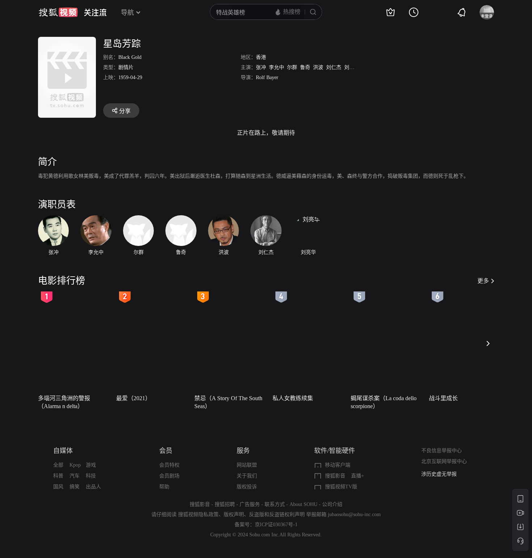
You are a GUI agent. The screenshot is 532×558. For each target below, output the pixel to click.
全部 (58, 465)
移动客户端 (337, 465)
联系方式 (275, 504)
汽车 (74, 476)
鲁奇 (305, 67)
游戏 (91, 465)
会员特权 (169, 465)
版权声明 (234, 514)
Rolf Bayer (267, 77)
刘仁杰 (333, 67)
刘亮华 (351, 67)
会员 (165, 450)
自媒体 (63, 450)
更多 (483, 281)
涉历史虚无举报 (439, 469)
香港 (261, 57)
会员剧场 (169, 476)
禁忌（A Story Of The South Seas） (228, 402)
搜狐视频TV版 (341, 486)
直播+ (357, 476)
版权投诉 (247, 486)
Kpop (75, 465)
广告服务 (250, 504)
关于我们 (247, 476)
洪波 (318, 67)
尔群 (292, 67)
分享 (125, 111)
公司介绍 (332, 504)
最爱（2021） (133, 398)
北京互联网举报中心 (444, 461)
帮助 (164, 486)
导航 (127, 12)
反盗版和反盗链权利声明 (277, 514)
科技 (91, 476)
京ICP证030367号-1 (276, 524)
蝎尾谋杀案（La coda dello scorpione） (384, 402)
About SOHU (303, 504)
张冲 (261, 67)
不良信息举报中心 (441, 450)
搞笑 (74, 486)
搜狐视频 (58, 12)
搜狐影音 (335, 476)
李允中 (276, 67)
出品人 (93, 486)
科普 (58, 476)
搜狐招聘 (225, 504)
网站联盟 (247, 465)
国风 (58, 486)
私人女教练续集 (293, 398)
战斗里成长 (443, 398)
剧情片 (126, 67)
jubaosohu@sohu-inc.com (354, 514)
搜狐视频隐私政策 (198, 514)
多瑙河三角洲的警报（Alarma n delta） (64, 402)
